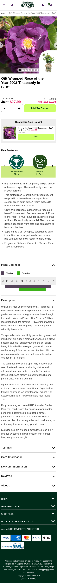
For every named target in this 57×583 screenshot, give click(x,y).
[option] (28, 44)
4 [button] (29, 70)
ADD (36, 137)
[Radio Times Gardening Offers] (27, 7)
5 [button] (32, 70)
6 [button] (35, 70)
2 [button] (23, 70)
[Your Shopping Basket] (50, 5)
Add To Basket (40, 108)
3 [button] (26, 70)
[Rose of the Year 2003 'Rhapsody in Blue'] (10, 133)
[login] (43, 5)
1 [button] (20, 70)
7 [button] (38, 70)
